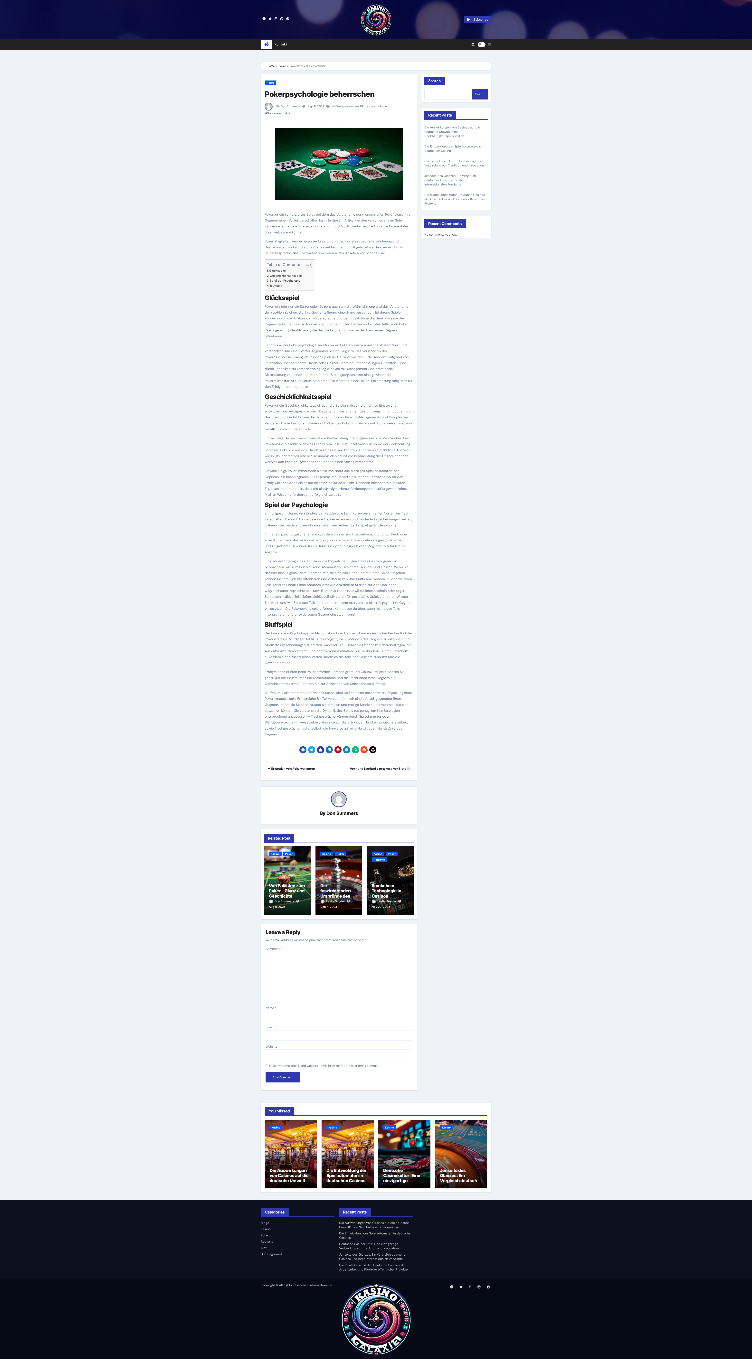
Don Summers (342, 813)
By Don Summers (288, 106)
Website (271, 1046)
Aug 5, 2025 (277, 907)
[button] (489, 44)
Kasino (275, 854)
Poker (270, 83)
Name (271, 1008)
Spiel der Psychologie (285, 281)
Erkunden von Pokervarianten (293, 769)
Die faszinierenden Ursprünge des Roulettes (335, 893)
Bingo (265, 1223)
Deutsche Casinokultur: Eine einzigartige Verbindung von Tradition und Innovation (454, 163)
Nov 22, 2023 (381, 907)
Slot (264, 1248)
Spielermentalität (279, 113)
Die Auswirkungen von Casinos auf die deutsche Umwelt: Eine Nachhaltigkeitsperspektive (452, 131)
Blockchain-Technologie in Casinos (386, 891)
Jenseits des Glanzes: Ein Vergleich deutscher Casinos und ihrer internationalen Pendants (450, 180)
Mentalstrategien (347, 106)
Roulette (379, 860)
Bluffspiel (276, 286)
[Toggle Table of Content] (306, 264)
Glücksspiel (277, 271)
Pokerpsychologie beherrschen (320, 94)
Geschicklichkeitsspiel (286, 276)
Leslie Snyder (336, 901)
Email (271, 1027)
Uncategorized (271, 1254)
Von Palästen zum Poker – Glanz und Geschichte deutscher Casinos (287, 896)
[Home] (266, 44)
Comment (274, 949)
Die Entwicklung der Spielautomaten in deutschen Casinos (346, 1175)
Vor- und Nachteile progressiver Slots (378, 769)
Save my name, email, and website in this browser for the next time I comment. (325, 1066)
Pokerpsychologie (374, 106)
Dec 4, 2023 (328, 907)
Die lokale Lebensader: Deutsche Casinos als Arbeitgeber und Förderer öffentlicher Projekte (454, 199)
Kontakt (281, 44)
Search (434, 81)
